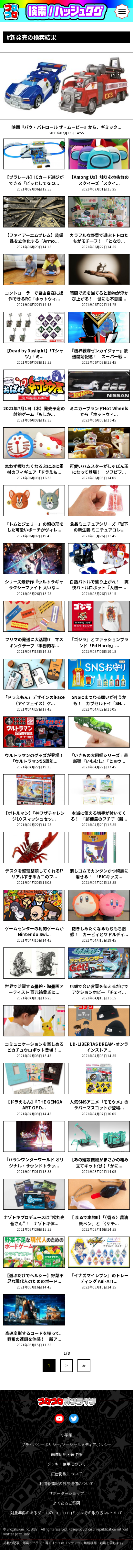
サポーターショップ (66, 1493)
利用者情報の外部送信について (66, 1483)
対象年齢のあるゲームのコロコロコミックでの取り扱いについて (66, 1512)
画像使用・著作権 (66, 1454)
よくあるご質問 (66, 1503)
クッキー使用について (66, 1464)
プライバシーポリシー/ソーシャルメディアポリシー (66, 1444)
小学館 (66, 1434)
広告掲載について (66, 1473)
